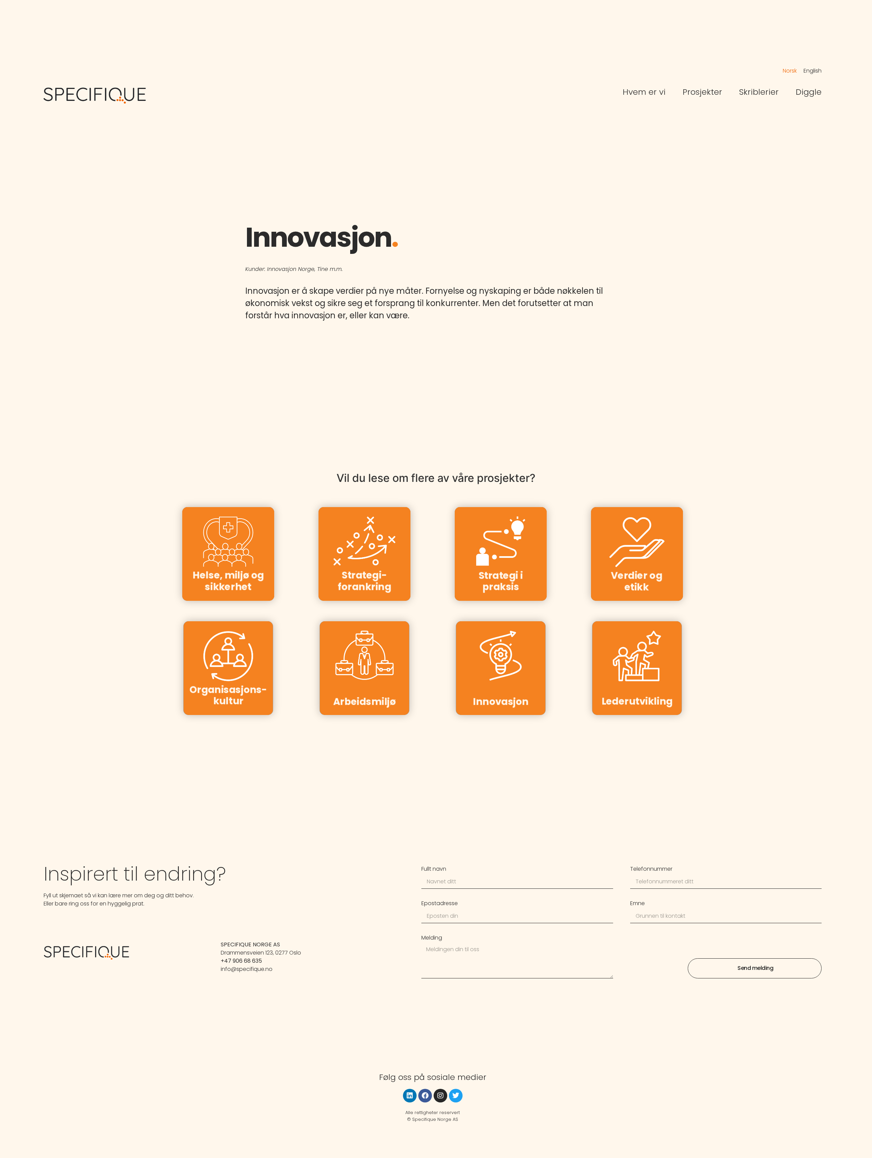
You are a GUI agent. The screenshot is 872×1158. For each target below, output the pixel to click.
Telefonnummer (651, 869)
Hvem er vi (644, 92)
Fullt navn (433, 869)
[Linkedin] (410, 1095)
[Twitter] (456, 1095)
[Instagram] (440, 1095)
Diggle (809, 92)
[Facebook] (425, 1095)
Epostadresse (439, 904)
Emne (637, 904)
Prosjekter (702, 92)
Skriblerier (759, 92)
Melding (431, 938)
